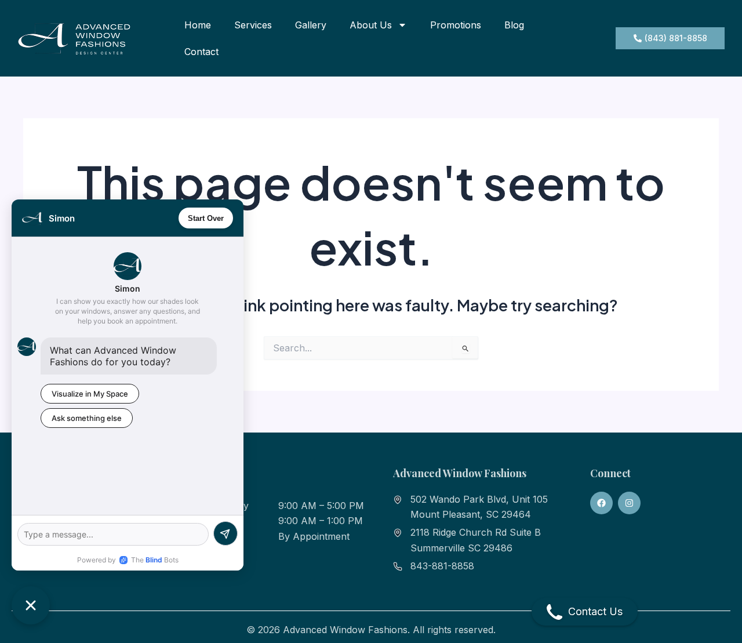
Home (197, 25)
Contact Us (595, 611)
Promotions (455, 25)
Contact (201, 51)
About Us (371, 25)
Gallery (310, 25)
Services (253, 25)
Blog (514, 25)
